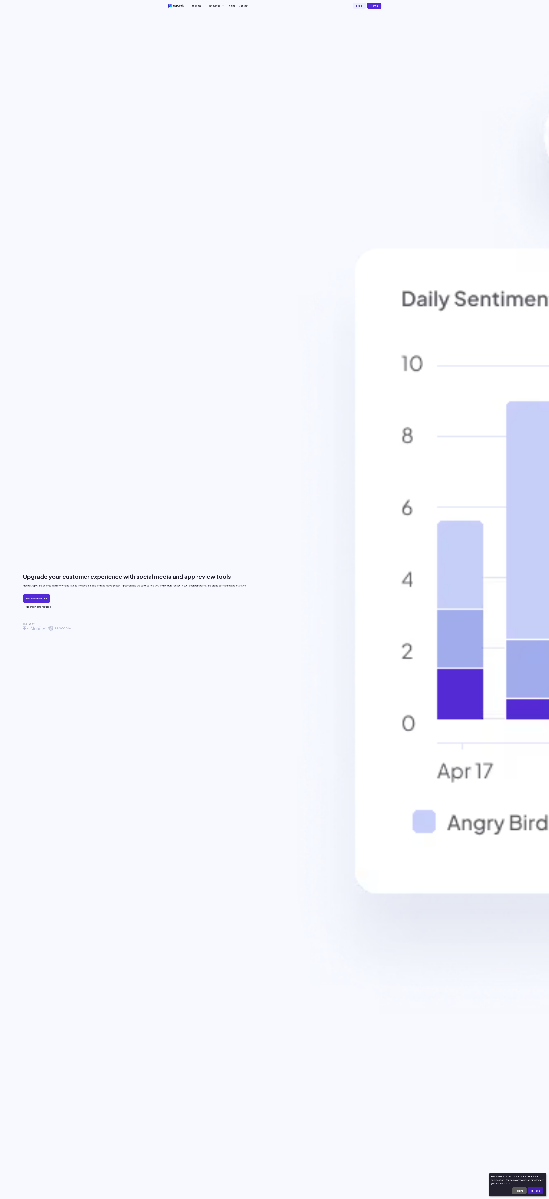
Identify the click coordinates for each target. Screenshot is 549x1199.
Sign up (374, 5)
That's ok (535, 1190)
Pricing (231, 5)
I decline (519, 1190)
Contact (243, 5)
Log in (359, 5)
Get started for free (36, 598)
